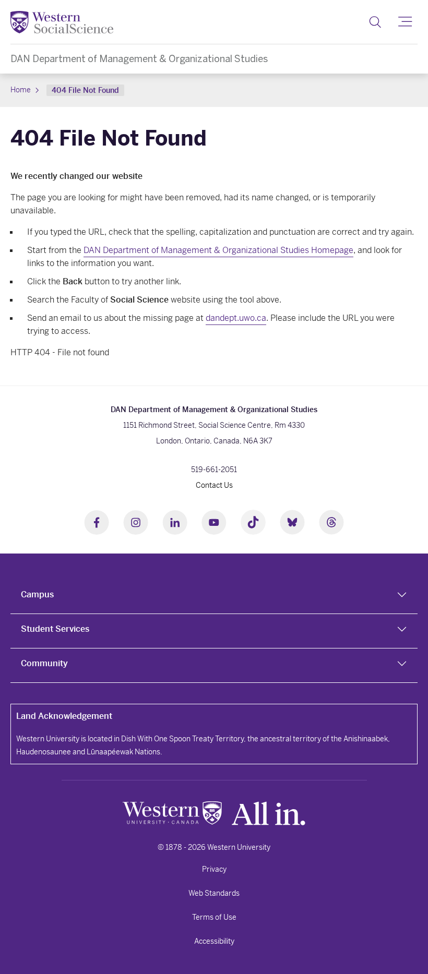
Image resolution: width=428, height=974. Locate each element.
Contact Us (214, 485)
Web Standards (214, 893)
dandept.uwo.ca (236, 317)
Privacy (214, 869)
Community (44, 663)
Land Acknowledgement (64, 716)
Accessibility (214, 941)
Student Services (55, 628)
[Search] (375, 21)
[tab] (214, 597)
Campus (37, 594)
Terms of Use (214, 917)
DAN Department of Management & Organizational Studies (139, 58)
